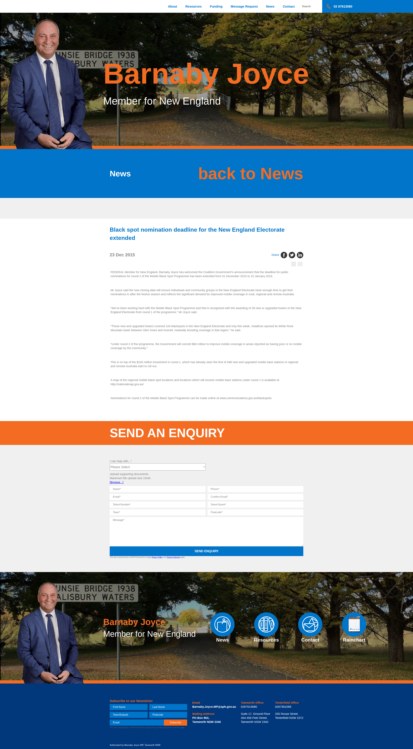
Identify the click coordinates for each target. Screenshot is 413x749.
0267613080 (249, 706)
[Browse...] (116, 482)
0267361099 (283, 706)
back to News (250, 173)
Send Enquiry (207, 551)
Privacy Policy (157, 557)
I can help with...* (121, 461)
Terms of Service (173, 557)
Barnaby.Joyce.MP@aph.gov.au (214, 706)
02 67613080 (343, 6)
